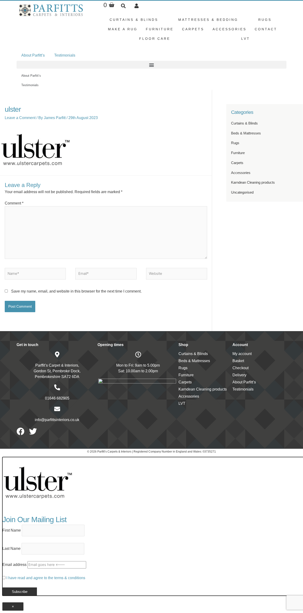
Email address (14, 565)
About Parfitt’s (33, 55)
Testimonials (64, 55)
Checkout (240, 368)
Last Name (11, 548)
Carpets (193, 29)
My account (242, 354)
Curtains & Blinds (134, 20)
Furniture (160, 29)
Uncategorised (242, 192)
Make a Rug (123, 29)
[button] (123, 6)
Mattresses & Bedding (208, 20)
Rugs (265, 20)
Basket (238, 361)
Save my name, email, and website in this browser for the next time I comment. (76, 291)
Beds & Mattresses (246, 133)
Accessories (229, 29)
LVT (245, 38)
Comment (14, 203)
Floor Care (154, 38)
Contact (266, 29)
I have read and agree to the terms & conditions (45, 578)
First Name (11, 530)
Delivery (239, 375)
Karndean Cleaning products (253, 182)
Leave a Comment (20, 118)
